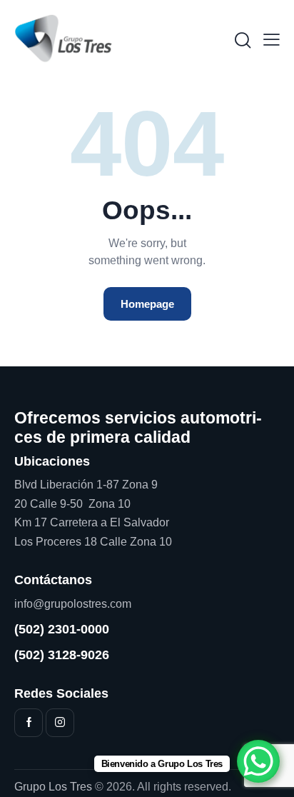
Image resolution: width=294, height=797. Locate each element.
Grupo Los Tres (53, 787)
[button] (271, 39)
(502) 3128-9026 (61, 655)
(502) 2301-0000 (61, 629)
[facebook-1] (28, 722)
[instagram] (60, 722)
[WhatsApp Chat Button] (258, 761)
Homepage (147, 304)
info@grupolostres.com (72, 604)
